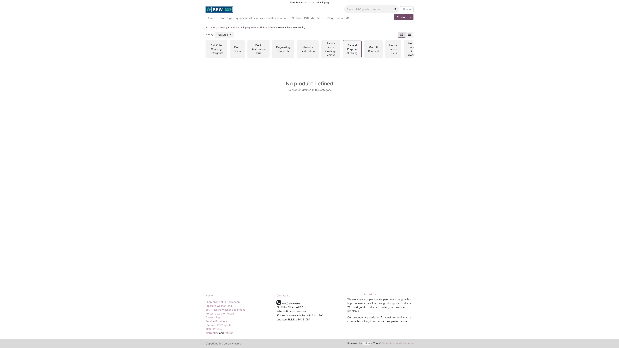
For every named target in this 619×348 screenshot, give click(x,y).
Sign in (407, 9)
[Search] (395, 9)
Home (209, 295)
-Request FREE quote (218, 325)
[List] (409, 35)
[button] (224, 35)
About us (370, 294)
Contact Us (404, 17)
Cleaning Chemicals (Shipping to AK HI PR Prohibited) (246, 27)
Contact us (283, 295)
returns (229, 332)
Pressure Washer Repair (220, 313)
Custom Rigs (213, 317)
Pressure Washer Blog (219, 305)
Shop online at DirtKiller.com (223, 302)
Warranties (212, 332)
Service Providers (216, 321)
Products (210, 27)
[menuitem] (210, 18)
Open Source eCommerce (397, 343)
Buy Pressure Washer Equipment (225, 309)
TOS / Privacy (214, 329)
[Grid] (402, 35)
